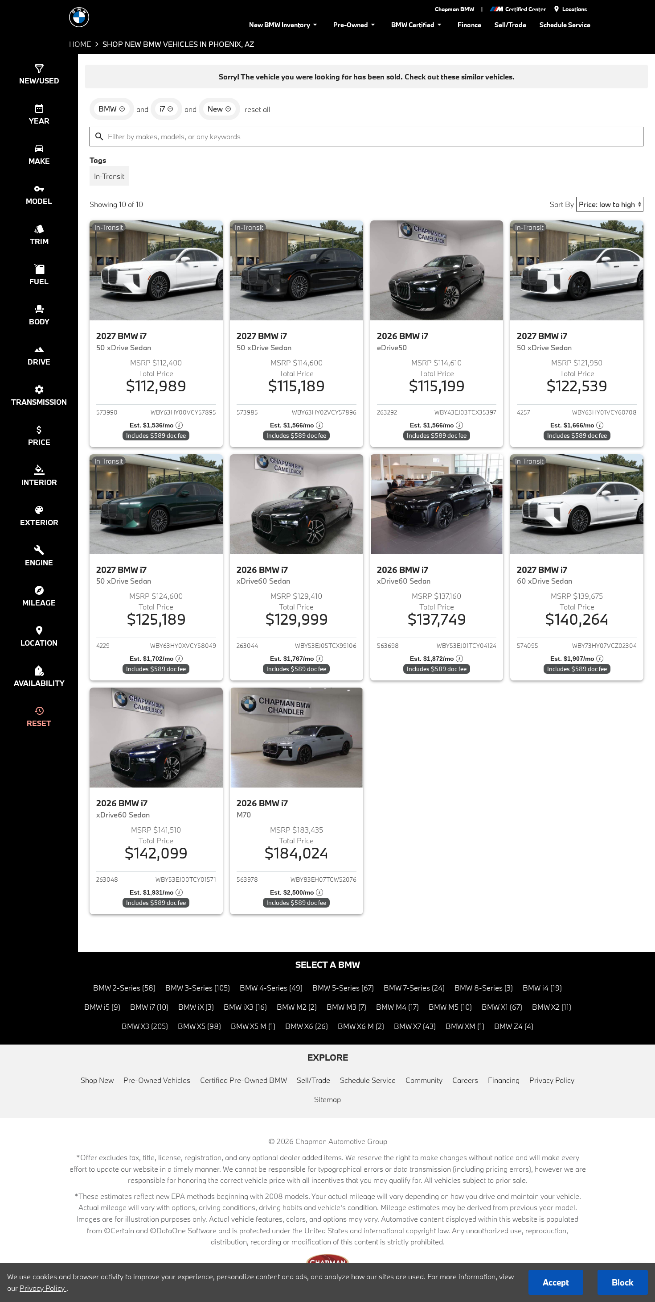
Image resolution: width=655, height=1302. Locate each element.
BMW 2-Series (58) (124, 987)
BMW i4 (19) (542, 987)
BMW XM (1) (465, 1026)
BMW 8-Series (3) (483, 987)
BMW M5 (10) (450, 1007)
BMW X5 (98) (199, 1026)
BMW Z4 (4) (513, 1026)
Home (80, 44)
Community (423, 1080)
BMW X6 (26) (306, 1026)
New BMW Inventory (279, 25)
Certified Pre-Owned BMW (243, 1080)
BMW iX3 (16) (245, 1007)
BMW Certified (412, 25)
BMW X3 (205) (145, 1026)
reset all (257, 109)
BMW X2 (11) (551, 1007)
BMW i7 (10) (149, 1007)
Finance (469, 25)
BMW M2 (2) (297, 1007)
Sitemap (327, 1099)
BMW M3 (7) (346, 1007)
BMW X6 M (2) (361, 1026)
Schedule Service (565, 25)
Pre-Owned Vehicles (156, 1080)
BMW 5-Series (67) (343, 987)
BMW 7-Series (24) (414, 987)
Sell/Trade (510, 25)
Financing (504, 1080)
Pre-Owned (350, 25)
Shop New (97, 1080)
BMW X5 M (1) (253, 1026)
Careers (465, 1080)
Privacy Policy (551, 1080)
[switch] (109, 176)
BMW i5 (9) (102, 1007)
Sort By (562, 204)
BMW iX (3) (196, 1007)
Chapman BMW (454, 8)
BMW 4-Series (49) (271, 987)
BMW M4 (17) (397, 1007)
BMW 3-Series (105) (197, 987)
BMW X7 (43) (415, 1026)
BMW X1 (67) (502, 1007)
